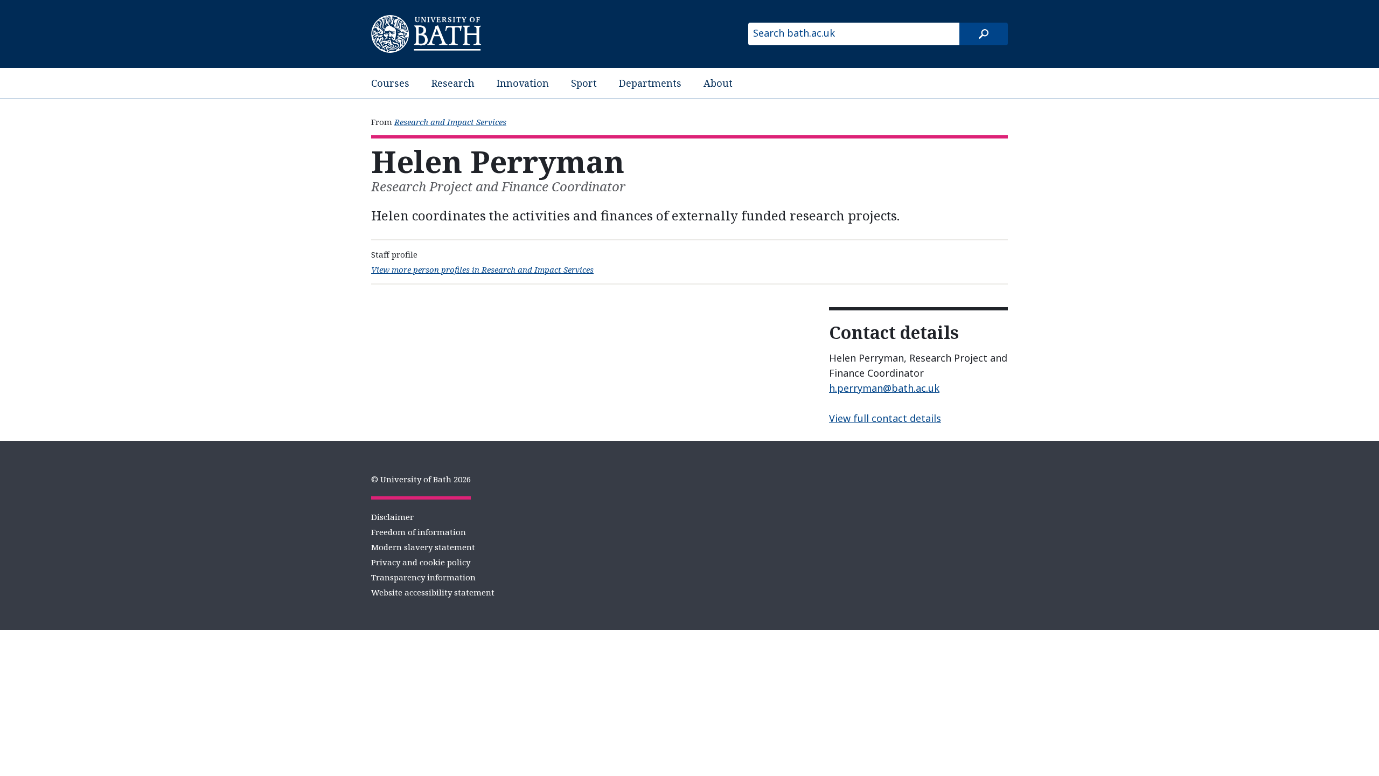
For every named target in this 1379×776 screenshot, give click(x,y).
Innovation (523, 83)
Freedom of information (418, 531)
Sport (584, 83)
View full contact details (885, 418)
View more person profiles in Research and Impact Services (482, 269)
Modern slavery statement (423, 547)
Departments (650, 83)
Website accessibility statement (433, 592)
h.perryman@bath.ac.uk (884, 388)
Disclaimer (392, 516)
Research (453, 83)
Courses (390, 83)
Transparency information (423, 577)
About (718, 83)
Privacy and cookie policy (420, 562)
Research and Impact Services (450, 121)
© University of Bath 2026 (421, 479)
